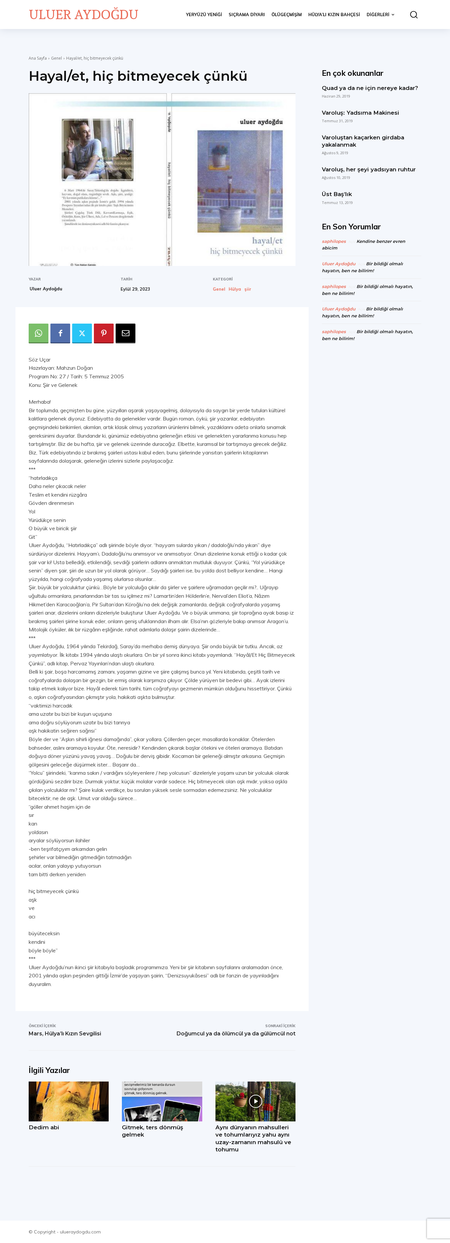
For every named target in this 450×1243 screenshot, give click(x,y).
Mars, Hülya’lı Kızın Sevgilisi (65, 1033)
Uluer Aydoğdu (46, 288)
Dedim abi (44, 1127)
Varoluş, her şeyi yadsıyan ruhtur (369, 169)
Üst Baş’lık (337, 194)
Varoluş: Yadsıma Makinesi (360, 112)
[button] (411, 14)
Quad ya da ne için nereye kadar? (370, 88)
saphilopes (334, 241)
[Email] (125, 333)
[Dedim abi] (69, 1102)
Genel (56, 58)
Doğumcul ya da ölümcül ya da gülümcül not (236, 1033)
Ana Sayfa (38, 58)
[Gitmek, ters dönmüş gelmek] (162, 1102)
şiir (247, 289)
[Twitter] (82, 333)
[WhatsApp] (38, 333)
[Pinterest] (104, 333)
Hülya (235, 289)
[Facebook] (60, 333)
